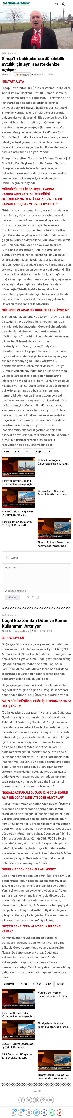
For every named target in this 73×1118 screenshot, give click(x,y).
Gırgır (38, 451)
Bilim (17, 451)
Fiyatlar (23, 983)
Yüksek (60, 983)
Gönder (12, 597)
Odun (48, 983)
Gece (27, 451)
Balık (6, 451)
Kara (49, 451)
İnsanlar (37, 983)
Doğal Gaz (9, 983)
